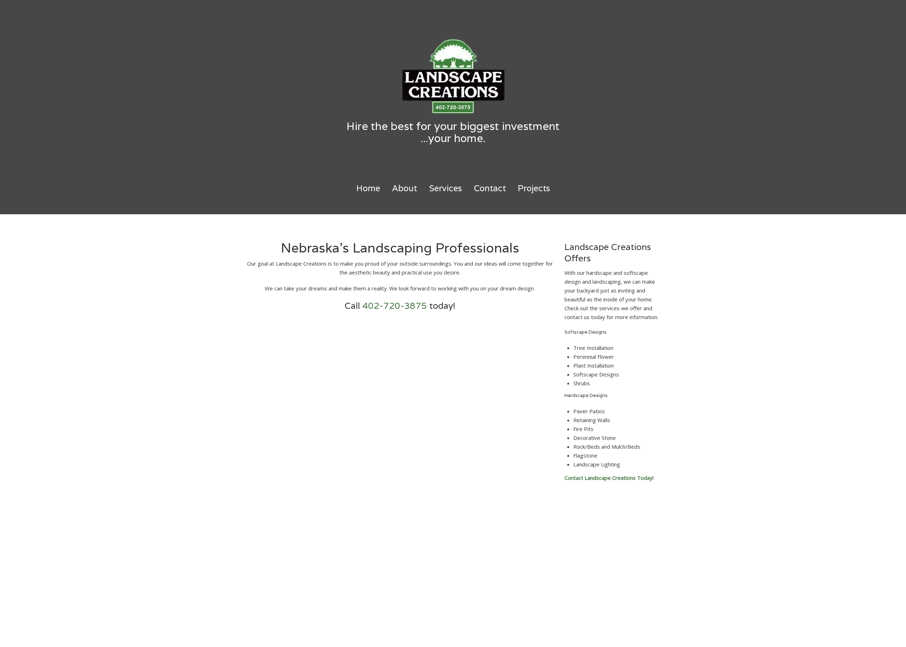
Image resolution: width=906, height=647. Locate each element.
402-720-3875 (394, 305)
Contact (490, 188)
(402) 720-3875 (371, 534)
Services (445, 188)
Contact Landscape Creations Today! (609, 477)
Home (368, 188)
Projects (534, 188)
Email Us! (363, 560)
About (404, 188)
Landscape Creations (463, 635)
